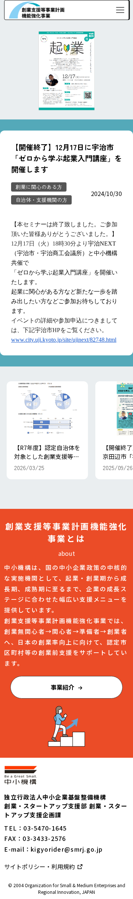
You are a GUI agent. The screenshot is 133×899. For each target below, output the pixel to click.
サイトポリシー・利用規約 (40, 866)
